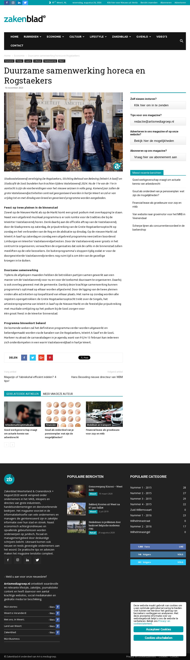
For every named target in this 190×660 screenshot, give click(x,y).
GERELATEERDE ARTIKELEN (22, 393)
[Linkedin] (19, 2)
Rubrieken (31, 36)
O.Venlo (142, 36)
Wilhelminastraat (140, 521)
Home (15, 36)
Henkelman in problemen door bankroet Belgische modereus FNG (105, 525)
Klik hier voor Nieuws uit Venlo (122, 2)
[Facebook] (7, 2)
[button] (181, 41)
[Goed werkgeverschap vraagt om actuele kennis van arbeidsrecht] (22, 414)
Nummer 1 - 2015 (141, 487)
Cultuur (75, 36)
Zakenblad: (10, 632)
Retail (93, 532)
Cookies (163, 656)
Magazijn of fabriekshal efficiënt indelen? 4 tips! (30, 379)
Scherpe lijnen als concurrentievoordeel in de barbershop (158, 227)
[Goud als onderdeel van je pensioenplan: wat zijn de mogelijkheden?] (63, 414)
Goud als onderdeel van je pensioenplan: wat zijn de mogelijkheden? (59, 434)
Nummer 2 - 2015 (141, 493)
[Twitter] (25, 2)
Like (181, 546)
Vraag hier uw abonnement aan (155, 157)
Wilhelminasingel (140, 532)
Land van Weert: (13, 626)
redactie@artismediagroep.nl (154, 121)
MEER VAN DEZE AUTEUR (58, 393)
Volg (180, 554)
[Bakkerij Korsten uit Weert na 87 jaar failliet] (76, 509)
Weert (61, 61)
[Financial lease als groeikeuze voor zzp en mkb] (104, 414)
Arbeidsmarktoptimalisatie (19, 424)
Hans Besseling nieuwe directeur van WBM (97, 377)
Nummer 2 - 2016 (141, 526)
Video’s (161, 36)
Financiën (51, 424)
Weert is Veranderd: (15, 613)
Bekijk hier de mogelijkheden (154, 141)
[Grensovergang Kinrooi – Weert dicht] (76, 491)
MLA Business (12, 638)
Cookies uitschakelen (158, 637)
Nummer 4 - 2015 (141, 504)
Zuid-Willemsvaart (141, 509)
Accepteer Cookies (158, 629)
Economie (54, 36)
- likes (51, 607)
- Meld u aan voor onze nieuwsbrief (25, 576)
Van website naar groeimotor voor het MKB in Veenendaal (158, 216)
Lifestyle (97, 36)
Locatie (28, 61)
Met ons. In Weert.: (14, 619)
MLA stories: (11, 606)
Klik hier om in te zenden (151, 105)
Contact (17, 45)
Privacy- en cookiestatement (141, 656)
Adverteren (180, 2)
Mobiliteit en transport (99, 424)
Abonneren (166, 2)
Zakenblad (120, 36)
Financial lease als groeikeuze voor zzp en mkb (156, 204)
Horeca (19, 61)
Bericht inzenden (149, 2)
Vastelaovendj (50, 61)
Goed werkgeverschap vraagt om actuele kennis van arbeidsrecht (20, 434)
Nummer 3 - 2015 (141, 498)
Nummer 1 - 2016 (141, 515)
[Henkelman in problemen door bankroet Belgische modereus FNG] (76, 526)
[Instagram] (13, 2)
